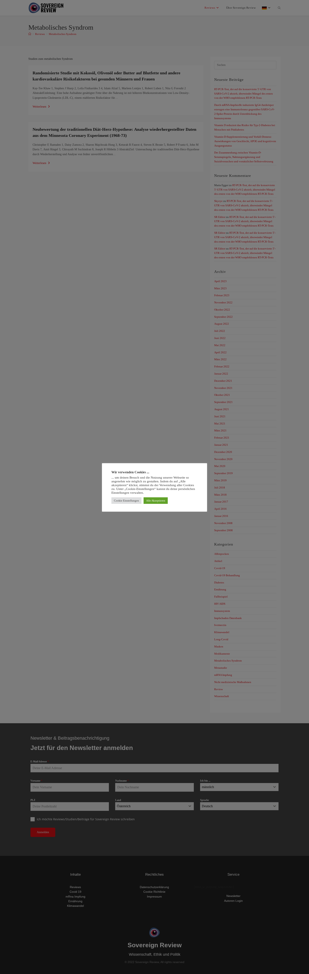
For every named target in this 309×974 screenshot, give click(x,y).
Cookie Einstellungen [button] (126, 500)
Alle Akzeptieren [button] (155, 500)
